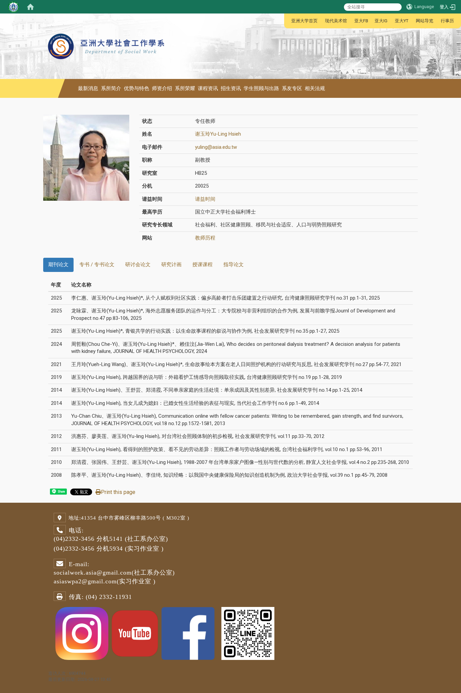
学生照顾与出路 (261, 88)
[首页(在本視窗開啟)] (30, 6)
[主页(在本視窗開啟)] (107, 30)
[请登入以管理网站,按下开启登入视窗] (13, 6)
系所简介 (111, 88)
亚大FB (361, 20)
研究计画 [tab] (171, 264)
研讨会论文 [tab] (138, 264)
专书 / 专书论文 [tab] (96, 264)
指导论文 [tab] (233, 264)
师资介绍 (162, 88)
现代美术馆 (336, 20)
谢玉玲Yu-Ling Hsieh (218, 134)
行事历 (447, 20)
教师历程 (205, 238)
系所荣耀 (185, 88)
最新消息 (88, 88)
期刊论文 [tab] (58, 264)
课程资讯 (208, 88)
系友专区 (292, 88)
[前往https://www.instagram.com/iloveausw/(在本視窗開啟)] (81, 633)
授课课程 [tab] (202, 264)
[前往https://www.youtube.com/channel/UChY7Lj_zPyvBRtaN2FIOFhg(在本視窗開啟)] (134, 633)
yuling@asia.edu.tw (216, 147)
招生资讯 (231, 88)
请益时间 (205, 199)
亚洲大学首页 (304, 20)
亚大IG (381, 20)
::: (287, 20)
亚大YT (401, 20)
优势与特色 (136, 88)
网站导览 (424, 20)
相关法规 (315, 88)
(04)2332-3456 (74, 538)
